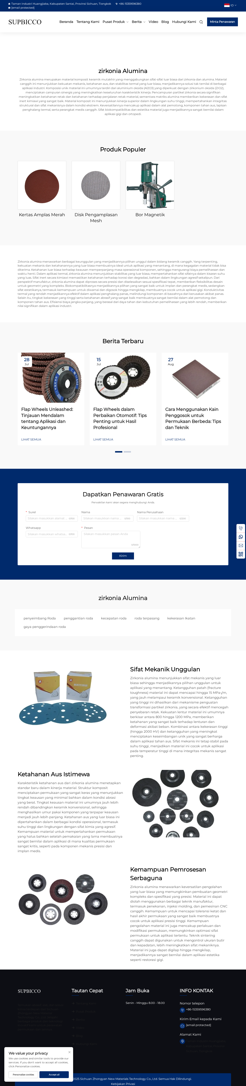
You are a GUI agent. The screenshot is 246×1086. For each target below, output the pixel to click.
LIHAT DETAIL (42, 185)
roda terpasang (147, 618)
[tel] (240, 528)
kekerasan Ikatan (181, 618)
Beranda (66, 22)
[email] (240, 545)
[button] (118, 452)
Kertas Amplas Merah (42, 214)
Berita (137, 22)
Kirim (123, 555)
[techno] (29, 991)
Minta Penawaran (222, 21)
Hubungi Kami (184, 22)
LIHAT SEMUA (31, 439)
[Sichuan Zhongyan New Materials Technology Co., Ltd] (25, 22)
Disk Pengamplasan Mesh (96, 217)
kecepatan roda (114, 618)
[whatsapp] (240, 537)
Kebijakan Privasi (123, 1084)
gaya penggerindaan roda (45, 627)
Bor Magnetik (150, 214)
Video (153, 22)
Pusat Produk (114, 22)
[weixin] (240, 554)
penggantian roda (78, 618)
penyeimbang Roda (40, 618)
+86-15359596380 (130, 3)
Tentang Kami (88, 22)
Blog (165, 22)
